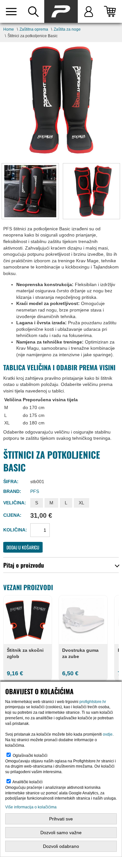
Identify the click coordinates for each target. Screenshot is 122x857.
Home (8, 29)
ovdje (108, 734)
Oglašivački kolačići (30, 755)
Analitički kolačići (27, 782)
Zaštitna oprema (34, 29)
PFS (34, 491)
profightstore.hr (92, 701)
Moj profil (89, 11)
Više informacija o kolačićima (31, 807)
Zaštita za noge (67, 29)
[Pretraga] (33, 11)
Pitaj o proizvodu (23, 565)
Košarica (111, 11)
